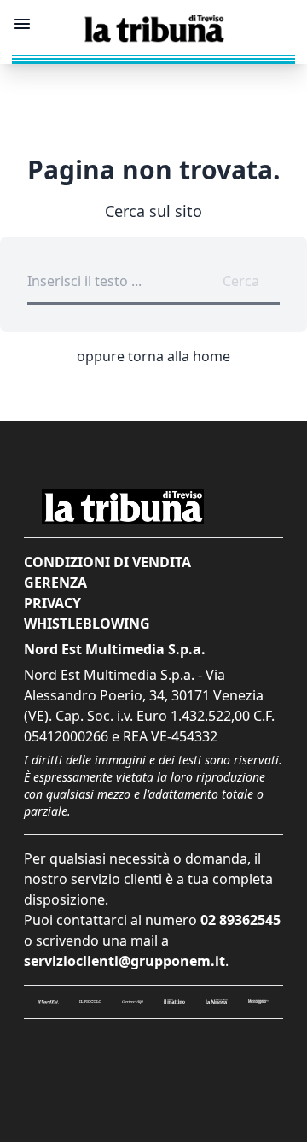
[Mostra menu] (22, 24)
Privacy (52, 603)
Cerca (241, 281)
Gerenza (55, 582)
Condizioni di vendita (107, 562)
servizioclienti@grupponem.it (124, 961)
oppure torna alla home (153, 356)
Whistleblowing (87, 623)
